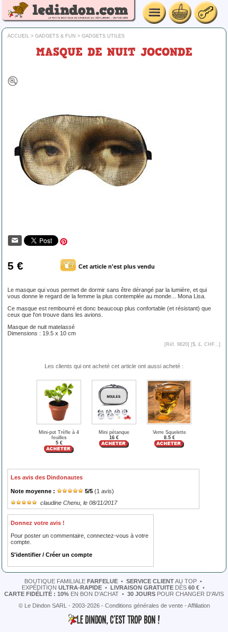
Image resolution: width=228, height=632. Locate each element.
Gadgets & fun (55, 36)
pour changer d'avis (175, 594)
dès (154, 587)
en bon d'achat (61, 594)
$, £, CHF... (205, 344)
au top (161, 581)
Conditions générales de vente (144, 605)
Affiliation (199, 605)
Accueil (18, 36)
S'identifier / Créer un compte (51, 554)
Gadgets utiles (103, 36)
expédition (62, 587)
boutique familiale (71, 581)
